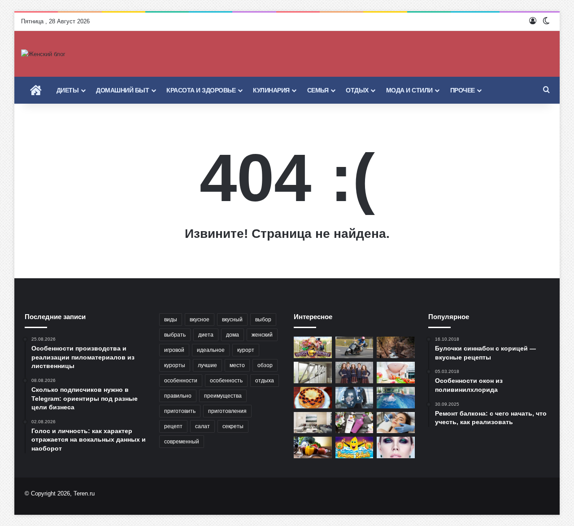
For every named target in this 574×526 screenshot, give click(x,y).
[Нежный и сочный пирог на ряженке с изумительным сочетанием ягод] (313, 397)
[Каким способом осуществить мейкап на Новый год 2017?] (396, 447)
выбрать (175, 335)
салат (202, 426)
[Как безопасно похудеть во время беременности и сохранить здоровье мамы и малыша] (396, 372)
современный (181, 441)
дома (232, 335)
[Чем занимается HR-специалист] (354, 397)
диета (205, 335)
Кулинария (271, 90)
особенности (180, 380)
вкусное (199, 319)
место (237, 365)
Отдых (357, 90)
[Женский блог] (43, 54)
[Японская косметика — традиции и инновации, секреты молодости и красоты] (354, 423)
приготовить (180, 411)
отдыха (264, 380)
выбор (263, 319)
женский (262, 335)
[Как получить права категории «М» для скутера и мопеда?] (354, 347)
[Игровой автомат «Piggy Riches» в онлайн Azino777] (313, 347)
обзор (265, 365)
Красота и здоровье (200, 90)
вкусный (232, 319)
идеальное (211, 350)
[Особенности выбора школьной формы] (354, 372)
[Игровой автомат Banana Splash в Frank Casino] (354, 447)
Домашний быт (122, 90)
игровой (174, 350)
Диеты (68, 90)
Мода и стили (409, 90)
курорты (174, 365)
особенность (226, 380)
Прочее (462, 90)
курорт (245, 350)
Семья (318, 90)
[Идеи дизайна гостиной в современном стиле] (313, 423)
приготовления (227, 411)
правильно (177, 396)
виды (170, 319)
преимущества (223, 396)
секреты (233, 426)
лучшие (207, 365)
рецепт (173, 426)
